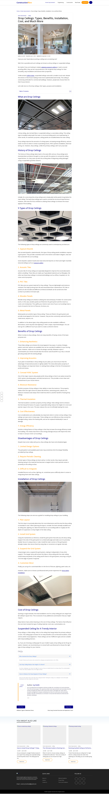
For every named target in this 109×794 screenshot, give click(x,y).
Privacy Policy (61, 780)
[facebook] (76, 778)
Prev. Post (21, 707)
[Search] (90, 2)
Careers (44, 780)
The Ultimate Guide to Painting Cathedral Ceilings (58, 748)
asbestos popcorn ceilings (49, 67)
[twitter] (80, 778)
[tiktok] (80, 782)
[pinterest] (83, 778)
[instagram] (83, 782)
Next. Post (68, 707)
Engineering (61, 2)
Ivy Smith (23, 56)
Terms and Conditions (63, 782)
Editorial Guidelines (62, 778)
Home (18, 11)
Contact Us (85, 2)
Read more (20, 761)
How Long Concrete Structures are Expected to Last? (60, 710)
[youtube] (76, 782)
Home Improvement (50, 2)
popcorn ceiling (38, 263)
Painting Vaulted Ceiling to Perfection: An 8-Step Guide (85, 748)
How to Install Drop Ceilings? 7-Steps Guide (30, 748)
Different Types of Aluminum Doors (25, 710)
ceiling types (30, 75)
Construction (70, 2)
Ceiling (29, 15)
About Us (44, 778)
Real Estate (77, 2)
